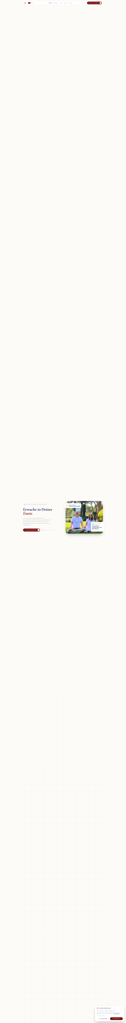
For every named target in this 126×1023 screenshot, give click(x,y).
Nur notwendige (103, 1018)
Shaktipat (55, 3)
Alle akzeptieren (116, 1018)
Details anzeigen (101, 1015)
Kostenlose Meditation (93, 3)
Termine (66, 3)
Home (50, 3)
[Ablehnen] (122, 1008)
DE (29, 2)
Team (61, 3)
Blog (71, 3)
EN (31, 2)
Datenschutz (117, 1013)
